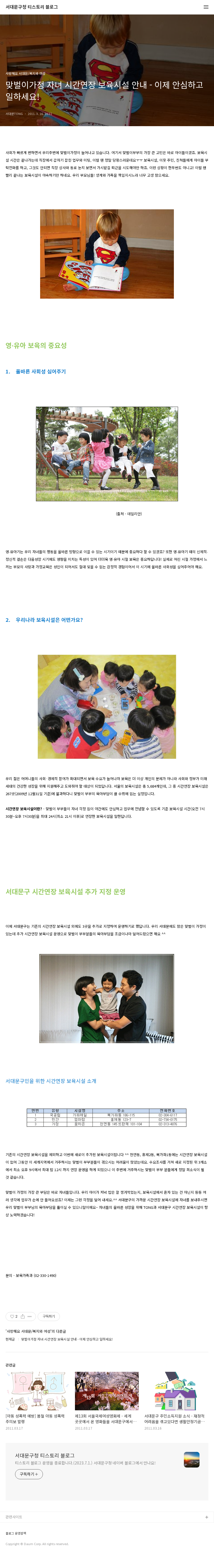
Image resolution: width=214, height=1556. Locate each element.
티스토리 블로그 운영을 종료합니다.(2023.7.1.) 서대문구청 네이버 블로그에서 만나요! (85, 1463)
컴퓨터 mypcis (17, 1544)
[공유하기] (22, 1316)
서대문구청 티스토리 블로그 (32, 7)
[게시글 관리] (29, 1316)
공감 (9, 1535)
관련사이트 (14, 1516)
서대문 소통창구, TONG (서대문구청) (34, 1526)
